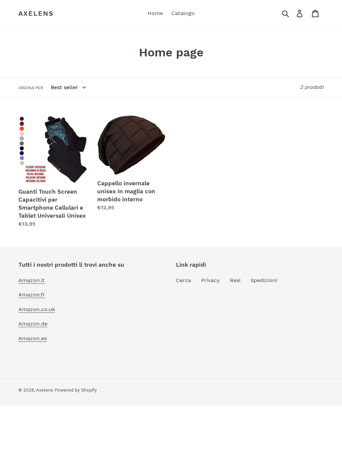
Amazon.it (31, 280)
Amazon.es (32, 338)
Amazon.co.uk (36, 309)
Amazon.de (32, 323)
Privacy (210, 280)
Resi (235, 280)
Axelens (36, 13)
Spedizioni (263, 280)
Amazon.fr (31, 294)
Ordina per (30, 87)
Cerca (183, 280)
